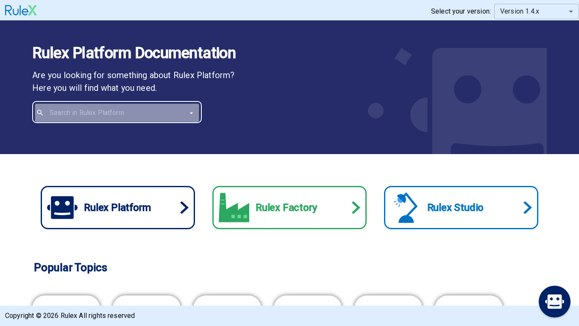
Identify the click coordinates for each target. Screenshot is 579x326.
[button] (555, 302)
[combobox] (122, 113)
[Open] (191, 113)
